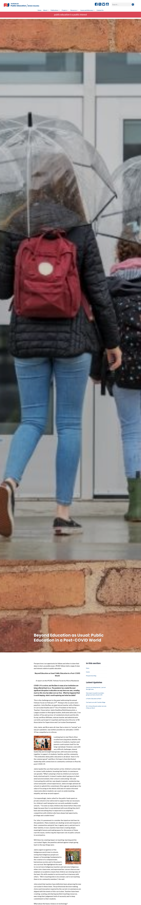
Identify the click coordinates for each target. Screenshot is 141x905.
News (87, 668)
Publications (54, 10)
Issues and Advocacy (86, 10)
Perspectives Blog (91, 675)
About (45, 10)
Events (88, 672)
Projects (64, 10)
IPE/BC (22, 5)
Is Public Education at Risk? (93, 698)
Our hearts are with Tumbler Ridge (95, 702)
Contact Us (100, 10)
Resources (73, 10)
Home (39, 10)
